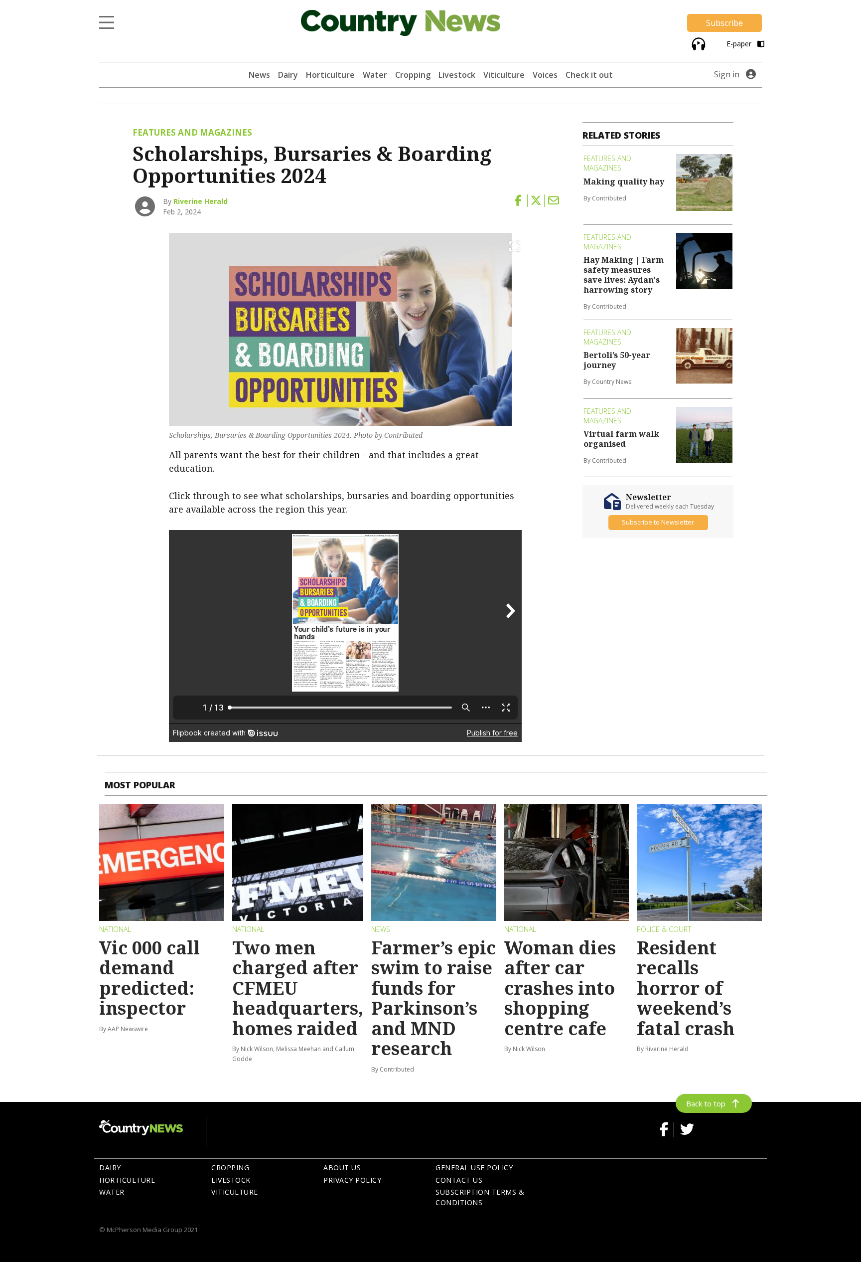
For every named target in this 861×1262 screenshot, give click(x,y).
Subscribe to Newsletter (658, 522)
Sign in (726, 74)
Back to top (705, 1103)
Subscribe (724, 22)
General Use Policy (474, 1167)
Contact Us (458, 1180)
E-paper (739, 43)
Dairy (288, 74)
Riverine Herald (200, 201)
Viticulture (504, 74)
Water (375, 74)
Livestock (456, 74)
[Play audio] (697, 43)
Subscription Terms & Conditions (479, 1197)
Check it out (589, 74)
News (259, 74)
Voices (545, 74)
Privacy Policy (352, 1180)
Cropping (412, 74)
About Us (342, 1167)
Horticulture (330, 74)
